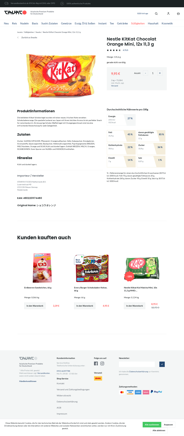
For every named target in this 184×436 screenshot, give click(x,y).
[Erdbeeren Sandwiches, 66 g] (42, 268)
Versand (114, 86)
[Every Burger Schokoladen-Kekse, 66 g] (92, 268)
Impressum (62, 413)
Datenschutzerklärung (67, 401)
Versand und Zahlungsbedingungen (73, 389)
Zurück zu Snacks (29, 37)
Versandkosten (43, 373)
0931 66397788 (63, 371)
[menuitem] (155, 13)
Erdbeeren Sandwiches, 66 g (37, 287)
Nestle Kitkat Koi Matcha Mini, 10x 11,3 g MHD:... (140, 289)
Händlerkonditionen (27, 381)
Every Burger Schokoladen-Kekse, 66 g (90, 289)
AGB (59, 407)
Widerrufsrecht (64, 395)
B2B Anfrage (142, 13)
